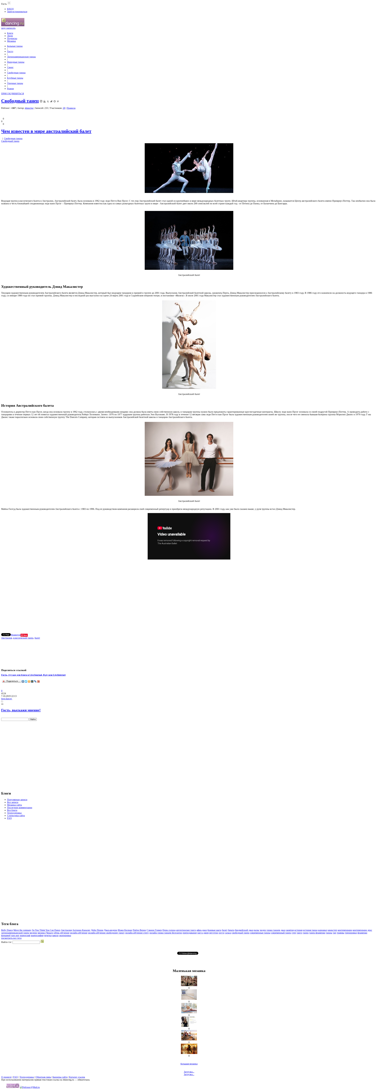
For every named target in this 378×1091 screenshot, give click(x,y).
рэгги (221, 933)
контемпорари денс (362, 930)
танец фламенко (317, 933)
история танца (310, 930)
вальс (256, 930)
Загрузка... (189, 1071)
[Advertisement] (189, 594)
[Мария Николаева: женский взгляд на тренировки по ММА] (189, 1026)
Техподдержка (14, 813)
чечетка (48, 935)
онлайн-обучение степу (137, 933)
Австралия (6, 638)
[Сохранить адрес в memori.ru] (55, 100)
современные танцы (260, 933)
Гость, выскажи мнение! (21, 710)
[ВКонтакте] (23, 681)
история (298, 930)
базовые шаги (214, 930)
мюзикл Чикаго (45, 933)
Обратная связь (43, 1077)
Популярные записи (17, 799)
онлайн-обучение (78, 933)
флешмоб (5, 935)
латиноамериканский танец (15, 933)
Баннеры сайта (60, 1077)
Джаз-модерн (110, 930)
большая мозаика (189, 1064)
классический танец (23, 638)
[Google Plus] (38, 681)
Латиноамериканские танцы (21, 56)
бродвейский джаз (244, 930)
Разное (10, 88)
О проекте (6, 1077)
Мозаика (11, 41)
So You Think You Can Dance (46, 930)
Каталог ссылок (77, 1077)
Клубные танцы (15, 78)
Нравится (15, 635)
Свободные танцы (16, 72)
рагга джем (203, 933)
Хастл (10, 51)
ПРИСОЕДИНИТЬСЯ (12, 93)
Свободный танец (20, 100)
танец (306, 933)
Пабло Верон (139, 930)
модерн (33, 933)
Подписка (12, 38)
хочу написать (8, 28)
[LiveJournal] (35, 681)
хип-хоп (15, 935)
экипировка (65, 935)
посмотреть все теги (11, 938)
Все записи (12, 802)
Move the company (22, 930)
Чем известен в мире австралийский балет (46, 131)
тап (334, 933)
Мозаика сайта (14, 805)
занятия (290, 930)
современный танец (281, 933)
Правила (71, 108)
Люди (10, 36)
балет (37, 638)
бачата (231, 930)
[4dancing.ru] (12, 25)
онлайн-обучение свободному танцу (106, 933)
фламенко (362, 933)
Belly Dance (7, 930)
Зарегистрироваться (17, 11)
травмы (340, 933)
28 (64, 108)
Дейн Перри (97, 930)
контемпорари (345, 930)
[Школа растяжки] (189, 1012)
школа (55, 935)
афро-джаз (202, 930)
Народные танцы (15, 62)
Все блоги (12, 810)
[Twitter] (26, 681)
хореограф (25, 935)
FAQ (9, 818)
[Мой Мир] (32, 681)
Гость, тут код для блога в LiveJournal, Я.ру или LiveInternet (33, 675)
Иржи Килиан (125, 930)
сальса (228, 933)
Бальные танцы (15, 46)
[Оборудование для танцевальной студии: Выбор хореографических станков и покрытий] (189, 999)
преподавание (190, 933)
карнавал (322, 930)
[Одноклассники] (29, 681)
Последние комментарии (19, 807)
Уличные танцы (15, 83)
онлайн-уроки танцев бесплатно (165, 933)
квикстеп (332, 930)
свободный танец (240, 933)
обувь (57, 933)
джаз (283, 930)
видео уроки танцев (270, 930)
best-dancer (6, 698)
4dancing (29, 108)
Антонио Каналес (81, 930)
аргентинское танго (186, 930)
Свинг (10, 67)
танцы (329, 933)
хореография (37, 935)
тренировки (351, 933)
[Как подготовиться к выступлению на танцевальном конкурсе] (189, 1053)
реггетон (213, 933)
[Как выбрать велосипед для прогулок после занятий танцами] (189, 1039)
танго (299, 933)
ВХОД (10, 9)
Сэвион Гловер (154, 930)
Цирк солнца (169, 930)
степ (294, 933)
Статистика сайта (16, 815)
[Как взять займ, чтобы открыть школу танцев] (189, 985)
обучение (64, 933)
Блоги (10, 33)
